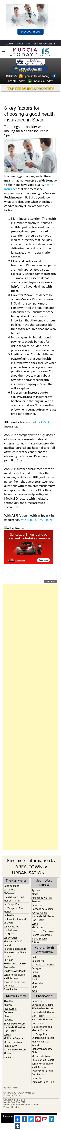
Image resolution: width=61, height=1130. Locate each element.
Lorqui (7, 1034)
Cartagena (9, 889)
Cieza (35, 971)
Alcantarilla (10, 1008)
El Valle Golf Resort (14, 1023)
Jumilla (35, 979)
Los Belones (10, 930)
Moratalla (37, 983)
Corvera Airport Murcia (14, 1100)
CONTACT (10, 43)
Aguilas (36, 890)
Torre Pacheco (11, 989)
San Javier (9, 967)
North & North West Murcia (44, 950)
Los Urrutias (10, 937)
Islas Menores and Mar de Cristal (14, 898)
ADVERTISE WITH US (26, 43)
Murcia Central (16, 996)
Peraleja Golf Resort (15, 1049)
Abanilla (8, 1001)
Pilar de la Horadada (15, 948)
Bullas (35, 956)
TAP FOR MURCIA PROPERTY (30, 89)
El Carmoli (9, 893)
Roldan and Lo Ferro (15, 963)
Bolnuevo (37, 901)
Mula (34, 986)
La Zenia (36, 1078)
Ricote (7, 1053)
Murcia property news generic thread (21, 1105)
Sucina (7, 1056)
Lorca (35, 923)
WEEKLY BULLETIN (47, 43)
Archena (8, 1012)
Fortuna (36, 975)
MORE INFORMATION (36, 519)
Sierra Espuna (39, 938)
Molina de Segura (13, 1038)
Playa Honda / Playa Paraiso (15, 954)
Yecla (34, 990)
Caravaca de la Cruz (43, 964)
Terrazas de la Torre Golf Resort (14, 983)
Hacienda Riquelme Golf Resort (14, 1029)
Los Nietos (9, 933)
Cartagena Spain (11, 1095)
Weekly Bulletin (11, 1107)
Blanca (7, 1016)
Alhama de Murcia (42, 897)
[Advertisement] (30, 717)
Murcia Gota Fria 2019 (14, 1102)
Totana (35, 942)
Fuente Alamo (39, 912)
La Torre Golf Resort (15, 918)
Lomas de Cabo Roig (43, 1081)
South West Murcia (44, 883)
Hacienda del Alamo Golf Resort (43, 918)
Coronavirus (9, 1098)
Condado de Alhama (43, 908)
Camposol (37, 905)
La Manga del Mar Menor (14, 909)
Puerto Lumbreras (42, 934)
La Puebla (9, 915)
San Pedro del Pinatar (15, 970)
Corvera (8, 1019)
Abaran (8, 1004)
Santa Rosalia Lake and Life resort (14, 976)
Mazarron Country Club (42, 1050)
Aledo (35, 893)
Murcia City (10, 1045)
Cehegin (36, 968)
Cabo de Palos (11, 885)
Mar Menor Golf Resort (13, 943)
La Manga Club (12, 904)
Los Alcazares (11, 926)
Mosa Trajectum (13, 1041)
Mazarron (37, 927)
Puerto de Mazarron (43, 931)
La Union (8, 922)
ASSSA (44, 422)
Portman (8, 959)
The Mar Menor (16, 880)
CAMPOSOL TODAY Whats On (19, 1093)
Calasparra (38, 960)
